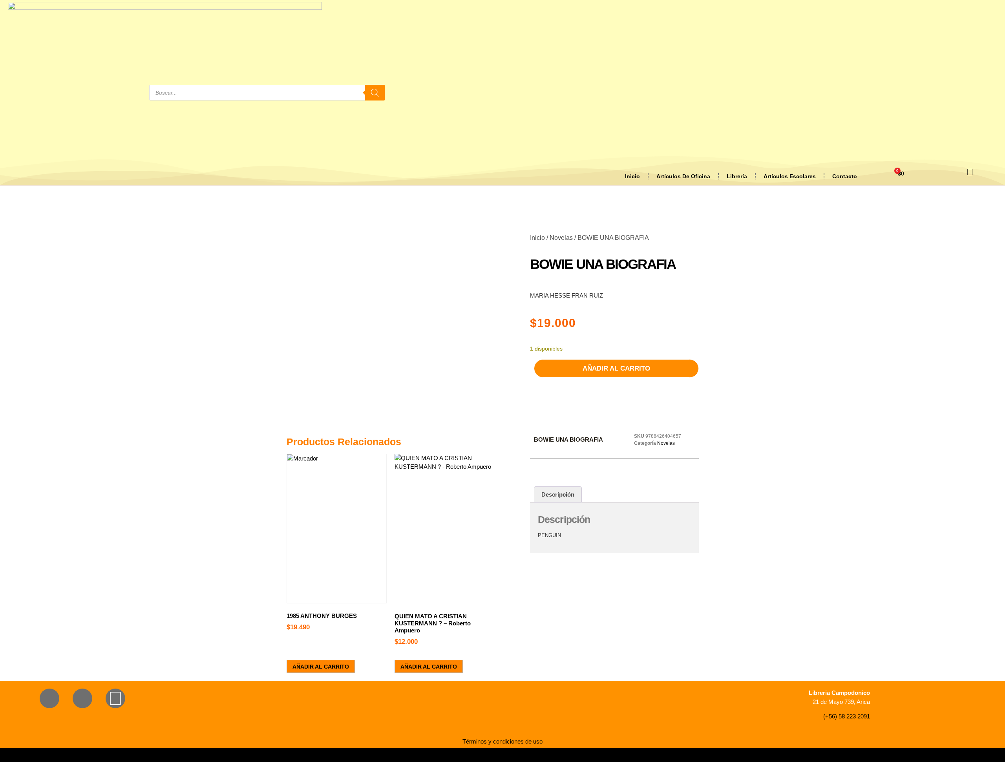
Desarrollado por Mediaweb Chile (502, 755)
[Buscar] (375, 93)
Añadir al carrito (616, 368)
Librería (737, 176)
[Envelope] (115, 698)
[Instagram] (82, 698)
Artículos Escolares (790, 176)
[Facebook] (49, 698)
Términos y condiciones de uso (502, 741)
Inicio (632, 176)
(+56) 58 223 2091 (846, 716)
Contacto (844, 176)
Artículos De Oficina (683, 176)
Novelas (561, 237)
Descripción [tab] (557, 494)
